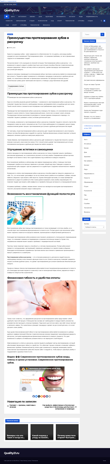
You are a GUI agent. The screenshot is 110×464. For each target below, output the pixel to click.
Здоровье (49, 16)
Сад (52, 21)
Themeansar (35, 460)
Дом (40, 16)
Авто (13, 16)
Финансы (46, 25)
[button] (101, 21)
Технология (69, 21)
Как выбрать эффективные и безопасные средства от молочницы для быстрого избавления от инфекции (58, 407)
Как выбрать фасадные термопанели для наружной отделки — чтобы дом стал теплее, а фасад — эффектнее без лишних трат (94, 72)
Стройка (81, 21)
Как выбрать (61, 16)
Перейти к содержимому (8, 1)
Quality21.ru (11, 10)
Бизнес (32, 16)
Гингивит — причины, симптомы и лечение (22, 406)
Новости (9, 21)
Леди (81, 16)
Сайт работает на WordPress (11, 460)
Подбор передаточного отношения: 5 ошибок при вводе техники (92, 90)
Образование (21, 21)
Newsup (25, 460)
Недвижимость (92, 16)
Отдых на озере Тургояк (92, 84)
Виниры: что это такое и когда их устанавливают (15, 437)
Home (104, 460)
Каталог (72, 16)
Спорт (59, 21)
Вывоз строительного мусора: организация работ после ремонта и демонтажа (94, 104)
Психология (42, 21)
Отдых (31, 21)
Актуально (22, 16)
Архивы (86, 224)
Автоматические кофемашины (94, 80)
